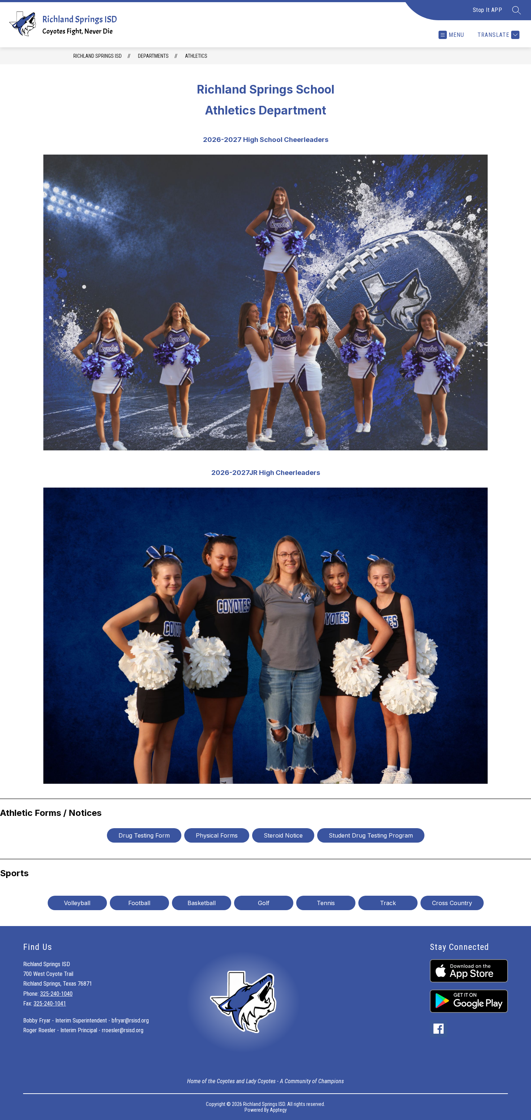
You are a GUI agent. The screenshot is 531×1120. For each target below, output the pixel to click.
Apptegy (278, 1110)
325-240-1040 (56, 993)
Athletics (196, 56)
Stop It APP (487, 10)
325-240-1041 (50, 1003)
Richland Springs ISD (97, 56)
